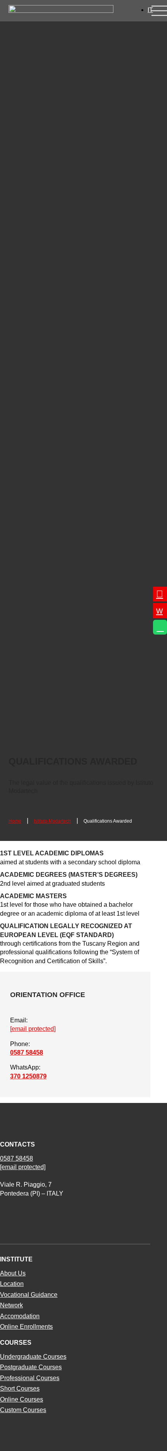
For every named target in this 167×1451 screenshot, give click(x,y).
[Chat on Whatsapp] (160, 627)
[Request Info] (160, 594)
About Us (13, 1273)
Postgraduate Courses (31, 1367)
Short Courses (20, 1388)
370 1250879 (28, 1076)
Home (15, 821)
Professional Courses (29, 1378)
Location (12, 1283)
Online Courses (21, 1399)
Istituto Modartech (52, 821)
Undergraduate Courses (33, 1356)
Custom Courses (23, 1410)
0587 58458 (26, 1052)
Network (11, 1305)
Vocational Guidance (28, 1294)
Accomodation (20, 1316)
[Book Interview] (160, 610)
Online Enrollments (26, 1326)
